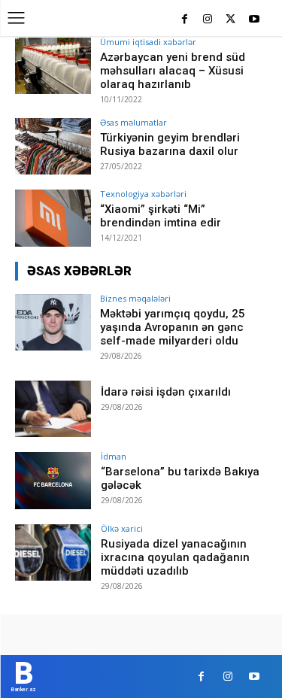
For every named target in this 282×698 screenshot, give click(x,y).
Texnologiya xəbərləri (143, 194)
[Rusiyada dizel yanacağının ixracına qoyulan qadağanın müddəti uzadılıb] (53, 552)
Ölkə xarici (122, 528)
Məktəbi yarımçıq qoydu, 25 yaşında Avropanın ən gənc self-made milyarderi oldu (172, 327)
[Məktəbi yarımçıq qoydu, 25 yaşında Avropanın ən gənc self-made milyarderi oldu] (53, 322)
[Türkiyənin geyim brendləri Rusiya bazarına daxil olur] (53, 146)
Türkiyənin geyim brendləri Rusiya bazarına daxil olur (170, 144)
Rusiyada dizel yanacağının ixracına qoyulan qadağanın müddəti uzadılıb (175, 557)
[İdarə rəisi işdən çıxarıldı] (53, 409)
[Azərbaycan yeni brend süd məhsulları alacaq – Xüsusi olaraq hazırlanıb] (53, 66)
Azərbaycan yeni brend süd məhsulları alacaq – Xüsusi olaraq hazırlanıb (172, 70)
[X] (230, 20)
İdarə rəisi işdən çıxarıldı (166, 392)
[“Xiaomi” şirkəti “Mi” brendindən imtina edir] (53, 218)
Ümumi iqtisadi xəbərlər (148, 42)
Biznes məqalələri (135, 298)
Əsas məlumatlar (133, 122)
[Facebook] (184, 20)
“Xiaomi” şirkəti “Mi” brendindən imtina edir (160, 215)
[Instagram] (208, 20)
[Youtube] (253, 20)
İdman (113, 456)
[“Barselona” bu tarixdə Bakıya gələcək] (53, 480)
